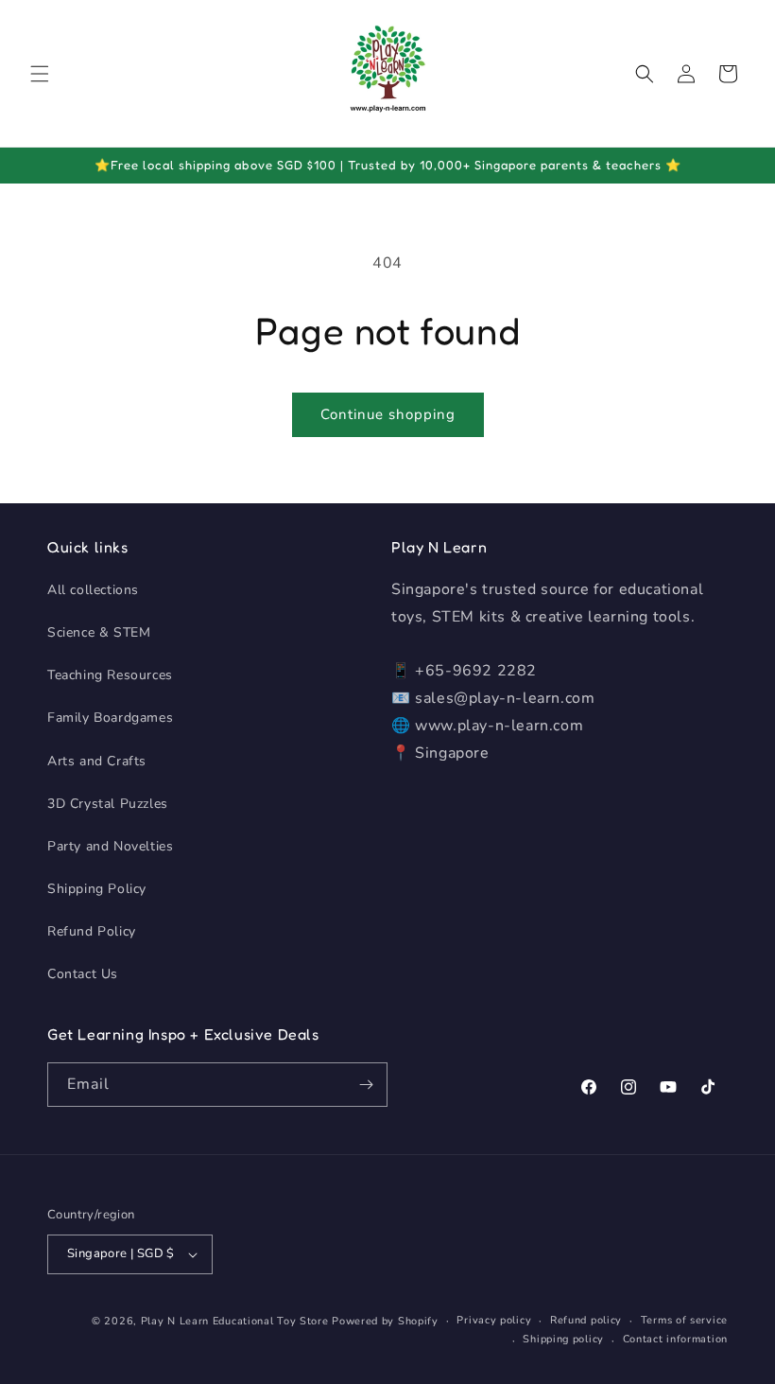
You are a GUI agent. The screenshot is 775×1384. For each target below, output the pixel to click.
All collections (93, 590)
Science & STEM (98, 632)
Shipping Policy (96, 889)
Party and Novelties (110, 846)
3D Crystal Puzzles (107, 804)
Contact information (675, 1339)
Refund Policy (91, 931)
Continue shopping (388, 414)
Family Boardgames (110, 718)
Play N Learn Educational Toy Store (235, 1321)
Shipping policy (563, 1339)
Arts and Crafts (96, 761)
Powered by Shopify (385, 1321)
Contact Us (82, 974)
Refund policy (586, 1320)
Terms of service (684, 1320)
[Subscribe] (366, 1084)
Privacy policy (493, 1320)
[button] (39, 74)
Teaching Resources (110, 675)
